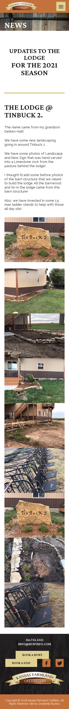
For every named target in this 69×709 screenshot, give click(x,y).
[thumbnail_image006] (34, 515)
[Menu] (61, 6)
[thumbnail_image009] (34, 380)
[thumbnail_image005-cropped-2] (34, 470)
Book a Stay (21, 663)
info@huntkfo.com (34, 644)
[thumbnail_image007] (34, 335)
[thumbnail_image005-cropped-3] (34, 604)
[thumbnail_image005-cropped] (34, 560)
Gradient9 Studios (49, 703)
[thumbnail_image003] (34, 425)
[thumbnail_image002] (34, 290)
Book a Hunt (32, 655)
